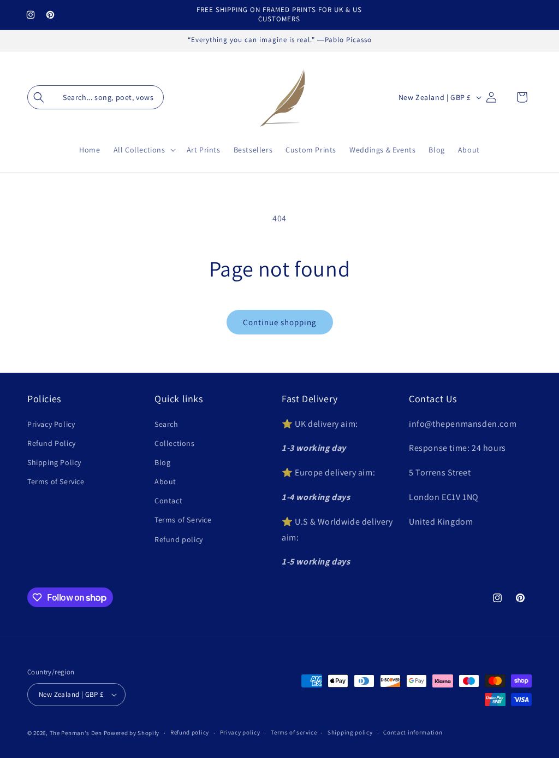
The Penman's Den (76, 733)
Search (166, 424)
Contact (168, 501)
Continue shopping (280, 322)
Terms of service (294, 732)
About (165, 481)
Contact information (412, 732)
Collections (174, 443)
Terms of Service (56, 481)
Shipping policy (350, 732)
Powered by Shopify (132, 733)
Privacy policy (240, 732)
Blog (162, 462)
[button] (95, 97)
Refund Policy (51, 443)
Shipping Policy (54, 462)
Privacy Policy (51, 424)
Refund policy (178, 539)
